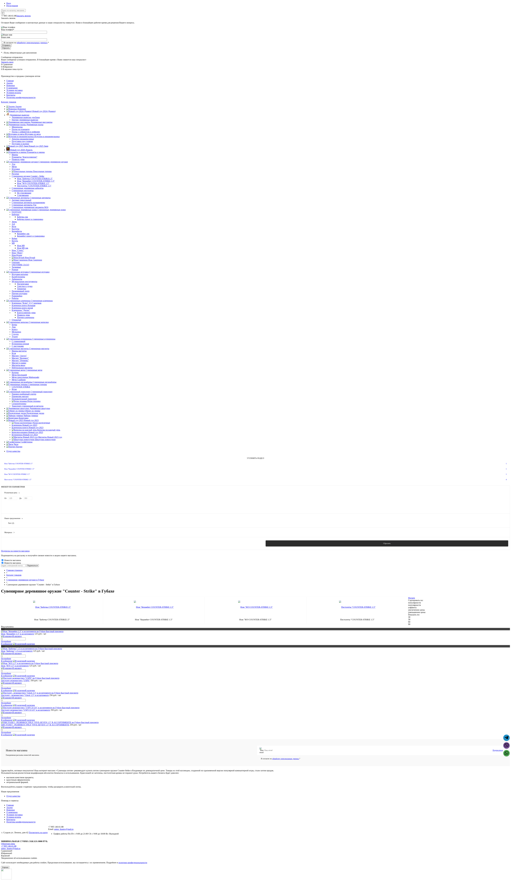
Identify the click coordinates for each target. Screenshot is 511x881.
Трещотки (21, 289)
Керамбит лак (23, 233)
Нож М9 (21, 245)
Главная (10, 81)
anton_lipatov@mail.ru (63, 829)
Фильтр (411, 598)
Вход (8, 3)
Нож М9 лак (22, 248)
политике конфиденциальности (132, 862)
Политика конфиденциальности (21, 97)
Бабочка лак (22, 217)
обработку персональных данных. (32, 42)
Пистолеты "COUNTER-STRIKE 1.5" (34, 186)
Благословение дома (26, 312)
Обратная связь (8, 844)
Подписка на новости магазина (15, 551)
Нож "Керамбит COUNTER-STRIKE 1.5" (36, 181)
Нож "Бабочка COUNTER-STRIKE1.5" (35, 178)
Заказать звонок (23, 16)
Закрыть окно (7, 62)
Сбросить (387, 543)
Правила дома (23, 315)
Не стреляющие (24, 193)
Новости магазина (12, 560)
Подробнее (6, 641)
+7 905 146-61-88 (8, 846)
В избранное (7, 644)
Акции (9, 83)
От (5, 498)
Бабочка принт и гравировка (30, 219)
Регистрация (12, 6)
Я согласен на (26, 42)
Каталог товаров (8, 102)
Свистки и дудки (24, 286)
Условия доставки (14, 90)
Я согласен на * (280, 759)
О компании (12, 88)
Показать (124, 543)
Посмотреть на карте (38, 832)
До (20, 498)
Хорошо (5, 867)
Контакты (10, 95)
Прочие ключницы (25, 317)
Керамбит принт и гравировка (31, 236)
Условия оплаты (13, 93)
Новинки (10, 85)
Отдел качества (13, 451)
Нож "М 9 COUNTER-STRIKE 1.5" (33, 183)
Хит (11, 523)
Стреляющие (23, 195)
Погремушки (23, 284)
